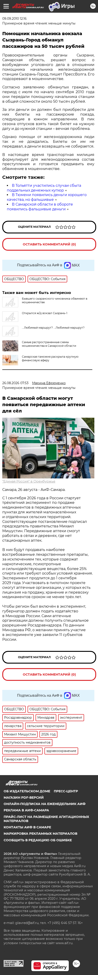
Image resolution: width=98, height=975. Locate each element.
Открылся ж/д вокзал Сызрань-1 (44, 313)
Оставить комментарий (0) (49, 244)
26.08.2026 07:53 (15, 383)
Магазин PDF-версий (24, 798)
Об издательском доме (27, 791)
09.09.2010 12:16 (14, 19)
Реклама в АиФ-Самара (26, 810)
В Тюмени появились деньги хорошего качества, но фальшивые (47, 197)
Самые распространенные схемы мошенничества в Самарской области (49, 343)
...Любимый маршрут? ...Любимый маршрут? (53, 327)
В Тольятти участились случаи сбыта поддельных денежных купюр (44, 187)
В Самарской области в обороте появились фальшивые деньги (40, 206)
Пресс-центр (66, 791)
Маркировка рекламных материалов (40, 834)
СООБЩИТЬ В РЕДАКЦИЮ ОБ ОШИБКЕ (38, 840)
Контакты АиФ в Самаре (27, 827)
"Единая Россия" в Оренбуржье (28, 481)
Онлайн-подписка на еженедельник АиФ (44, 804)
